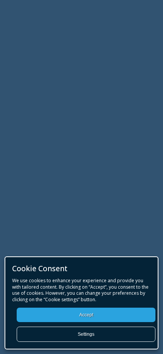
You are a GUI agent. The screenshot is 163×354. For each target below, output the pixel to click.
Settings (86, 334)
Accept (86, 315)
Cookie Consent (39, 268)
